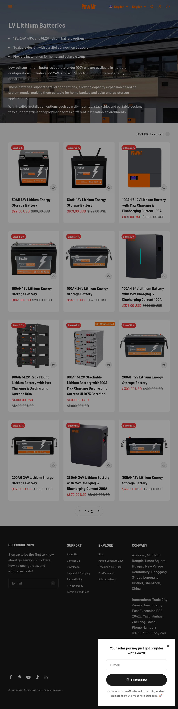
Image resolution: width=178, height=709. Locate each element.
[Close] (168, 646)
